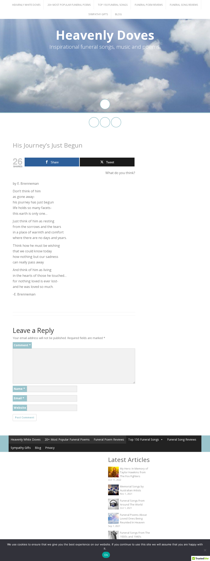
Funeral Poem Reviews (149, 5)
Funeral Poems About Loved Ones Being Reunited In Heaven (133, 518)
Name (19, 389)
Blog (118, 14)
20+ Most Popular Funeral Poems (69, 5)
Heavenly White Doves (26, 5)
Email (19, 398)
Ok (106, 554)
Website (20, 408)
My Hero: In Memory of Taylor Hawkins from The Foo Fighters (134, 472)
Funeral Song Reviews (184, 5)
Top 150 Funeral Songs (113, 5)
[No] (205, 550)
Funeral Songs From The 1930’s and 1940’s (135, 534)
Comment (22, 345)
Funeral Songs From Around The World (132, 502)
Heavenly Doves (105, 35)
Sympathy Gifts (98, 14)
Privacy (50, 448)
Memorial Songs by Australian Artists (132, 488)
